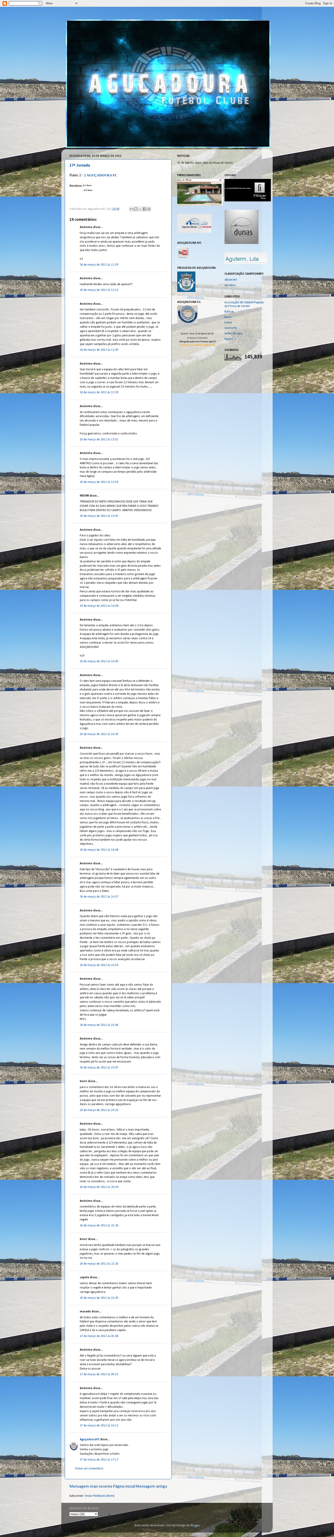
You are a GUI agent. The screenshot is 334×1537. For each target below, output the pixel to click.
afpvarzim (230, 279)
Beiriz (227, 317)
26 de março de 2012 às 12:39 (99, 392)
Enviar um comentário (89, 1468)
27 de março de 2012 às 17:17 (99, 1459)
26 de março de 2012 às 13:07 (99, 516)
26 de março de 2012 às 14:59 (99, 965)
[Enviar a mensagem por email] (131, 209)
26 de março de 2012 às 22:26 (99, 1263)
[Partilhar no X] (140, 209)
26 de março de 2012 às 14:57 (99, 896)
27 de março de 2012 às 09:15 (99, 1374)
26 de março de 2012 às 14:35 (99, 734)
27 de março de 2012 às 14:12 (99, 1425)
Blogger (195, 1525)
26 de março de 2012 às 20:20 (99, 1187)
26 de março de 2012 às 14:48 (99, 849)
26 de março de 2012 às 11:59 (99, 264)
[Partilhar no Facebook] (144, 209)
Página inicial (124, 1486)
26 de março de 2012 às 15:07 (99, 1067)
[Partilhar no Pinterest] (149, 209)
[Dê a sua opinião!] (136, 209)
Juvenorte (230, 328)
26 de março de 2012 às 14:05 (99, 661)
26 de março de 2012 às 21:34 (99, 1225)
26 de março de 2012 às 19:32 (99, 1110)
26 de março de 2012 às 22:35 (99, 1297)
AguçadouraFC (90, 1439)
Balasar (229, 311)
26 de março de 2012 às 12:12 (99, 290)
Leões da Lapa (233, 333)
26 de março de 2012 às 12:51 (99, 439)
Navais (228, 338)
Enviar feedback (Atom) (100, 1495)
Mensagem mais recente (90, 1486)
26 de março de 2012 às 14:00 (99, 605)
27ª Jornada (80, 165)
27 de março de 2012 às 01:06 (99, 1336)
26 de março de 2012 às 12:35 (99, 349)
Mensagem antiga (151, 1486)
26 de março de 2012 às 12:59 (99, 482)
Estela (228, 322)
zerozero (230, 285)
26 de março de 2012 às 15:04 (99, 1025)
